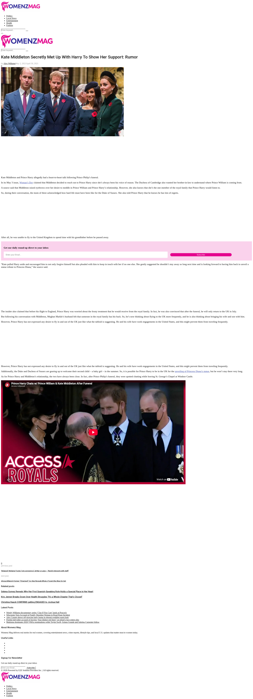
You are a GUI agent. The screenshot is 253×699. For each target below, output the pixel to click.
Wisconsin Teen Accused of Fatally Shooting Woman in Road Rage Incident (38, 615)
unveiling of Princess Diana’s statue (192, 371)
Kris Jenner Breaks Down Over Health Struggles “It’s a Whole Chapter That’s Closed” (41, 597)
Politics (9, 16)
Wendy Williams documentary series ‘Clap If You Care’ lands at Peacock (36, 613)
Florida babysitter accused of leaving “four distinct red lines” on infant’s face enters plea (42, 620)
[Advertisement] (80, 155)
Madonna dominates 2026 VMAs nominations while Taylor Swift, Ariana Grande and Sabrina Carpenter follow (52, 622)
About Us (10, 643)
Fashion (9, 25)
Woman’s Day (26, 182)
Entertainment (12, 21)
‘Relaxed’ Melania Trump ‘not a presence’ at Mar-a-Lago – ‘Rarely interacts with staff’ (35, 571)
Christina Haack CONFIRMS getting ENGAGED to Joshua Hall (30, 602)
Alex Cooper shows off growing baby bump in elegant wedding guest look (37, 617)
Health (9, 23)
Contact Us (11, 645)
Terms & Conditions (14, 650)
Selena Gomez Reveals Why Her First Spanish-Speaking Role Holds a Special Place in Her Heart (47, 591)
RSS (8, 653)
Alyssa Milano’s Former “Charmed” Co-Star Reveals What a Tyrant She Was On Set (33, 581)
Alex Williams (9, 63)
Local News (11, 18)
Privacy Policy (12, 648)
